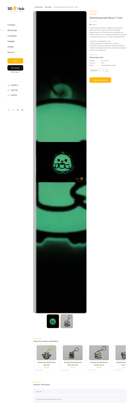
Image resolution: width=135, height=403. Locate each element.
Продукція (12, 30)
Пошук (13, 95)
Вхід (15, 61)
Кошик (14, 85)
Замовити (12, 36)
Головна (11, 25)
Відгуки (14, 90)
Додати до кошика (100, 80)
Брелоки (48, 7)
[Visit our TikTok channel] (9, 110)
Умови (10, 47)
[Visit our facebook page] (18, 110)
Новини (10, 41)
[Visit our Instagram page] (13, 110)
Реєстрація (15, 68)
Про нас (10, 52)
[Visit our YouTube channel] (22, 110)
